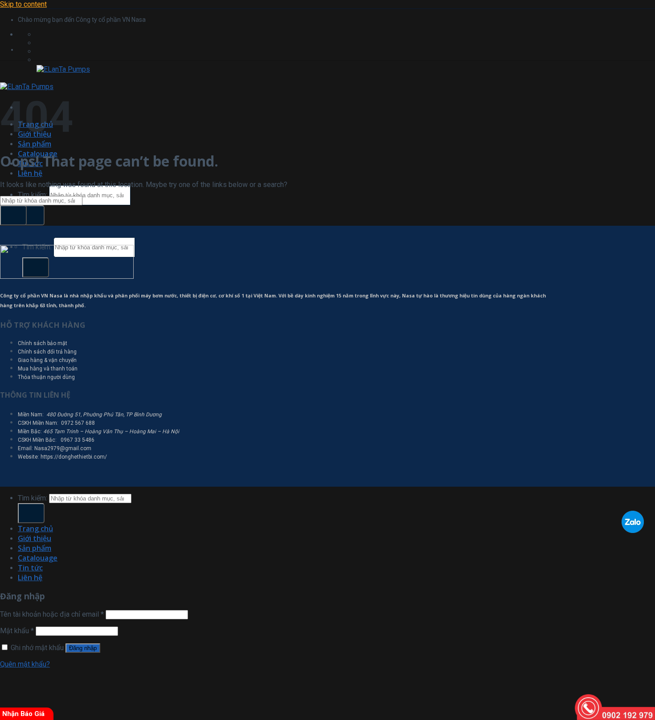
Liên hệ (30, 173)
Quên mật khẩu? (25, 664)
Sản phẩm (34, 144)
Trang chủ (35, 528)
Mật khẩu (17, 630)
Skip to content (23, 4)
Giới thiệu (34, 538)
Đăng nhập (83, 648)
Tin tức (30, 568)
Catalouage (37, 558)
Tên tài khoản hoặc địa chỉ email (52, 614)
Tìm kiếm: (32, 195)
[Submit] (31, 215)
